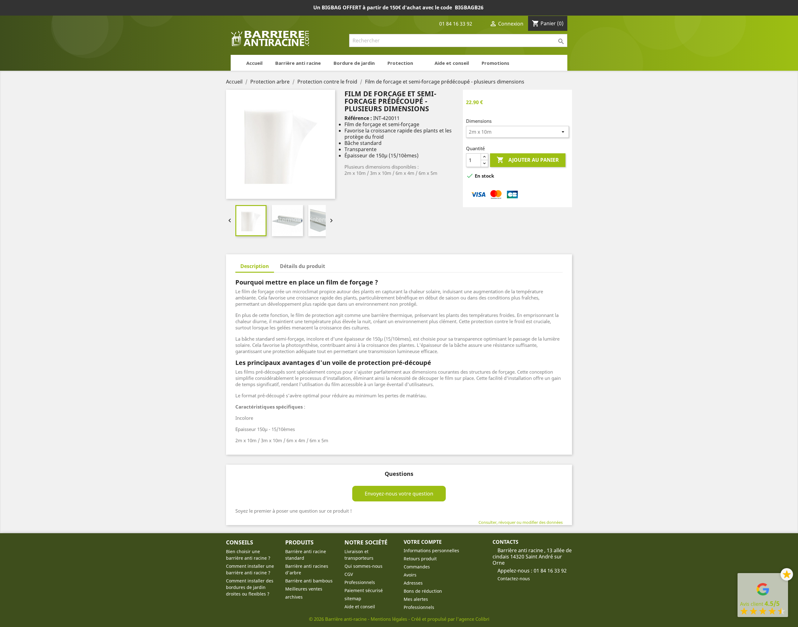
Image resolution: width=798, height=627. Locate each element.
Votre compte (423, 541)
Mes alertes (416, 599)
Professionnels (359, 582)
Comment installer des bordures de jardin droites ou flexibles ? (249, 587)
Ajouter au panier (528, 160)
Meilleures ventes (303, 589)
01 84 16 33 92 (455, 23)
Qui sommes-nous (363, 566)
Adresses (413, 583)
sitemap (352, 598)
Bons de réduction (423, 591)
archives (294, 597)
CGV (348, 574)
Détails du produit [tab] (302, 266)
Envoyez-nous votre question (399, 493)
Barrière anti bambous (309, 581)
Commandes (417, 567)
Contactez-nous (514, 579)
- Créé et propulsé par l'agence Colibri (448, 619)
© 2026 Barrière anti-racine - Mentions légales (358, 619)
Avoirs (410, 575)
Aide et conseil (359, 607)
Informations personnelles (431, 550)
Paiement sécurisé (363, 590)
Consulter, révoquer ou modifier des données (520, 522)
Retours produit (420, 559)
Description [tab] (254, 266)
